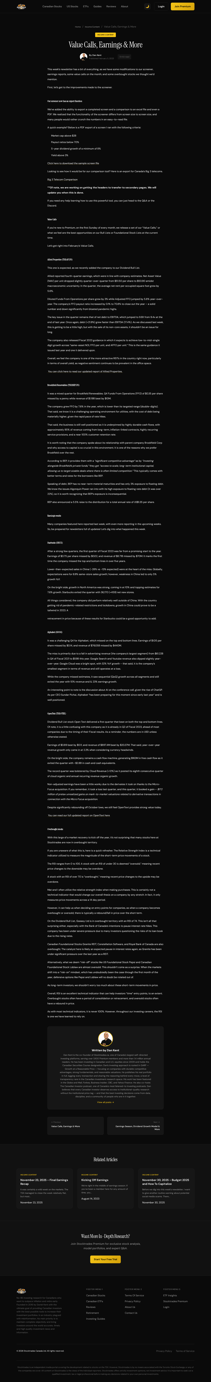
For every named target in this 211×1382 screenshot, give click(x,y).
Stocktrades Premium (175, 1301)
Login (161, 6)
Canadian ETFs (94, 1301)
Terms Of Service (134, 1295)
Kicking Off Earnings (94, 1180)
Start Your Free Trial (105, 1259)
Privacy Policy (133, 1301)
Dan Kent (96, 55)
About (124, 6)
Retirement (92, 1313)
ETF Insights (170, 1295)
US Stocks (72, 6)
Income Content (92, 26)
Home (78, 26)
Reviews (111, 6)
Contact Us (131, 1313)
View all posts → (105, 1102)
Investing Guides (95, 1318)
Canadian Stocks (52, 6)
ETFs (86, 6)
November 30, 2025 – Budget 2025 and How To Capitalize (165, 1182)
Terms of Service (185, 1351)
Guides (97, 6)
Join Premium (183, 6)
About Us (130, 1307)
